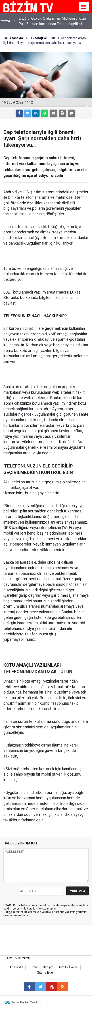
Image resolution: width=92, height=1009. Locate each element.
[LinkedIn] (36, 113)
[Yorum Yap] (71, 113)
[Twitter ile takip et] (40, 986)
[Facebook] (19, 113)
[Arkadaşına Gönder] (53, 113)
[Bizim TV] (28, 6)
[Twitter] (27, 113)
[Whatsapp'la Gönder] (44, 113)
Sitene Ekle (45, 973)
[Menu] (84, 7)
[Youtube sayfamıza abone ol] (51, 986)
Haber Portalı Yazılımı (26, 1002)
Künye (33, 967)
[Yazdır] (62, 113)
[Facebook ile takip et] (29, 986)
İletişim (48, 967)
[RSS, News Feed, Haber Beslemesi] (62, 986)
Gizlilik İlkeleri (68, 967)
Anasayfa (16, 967)
